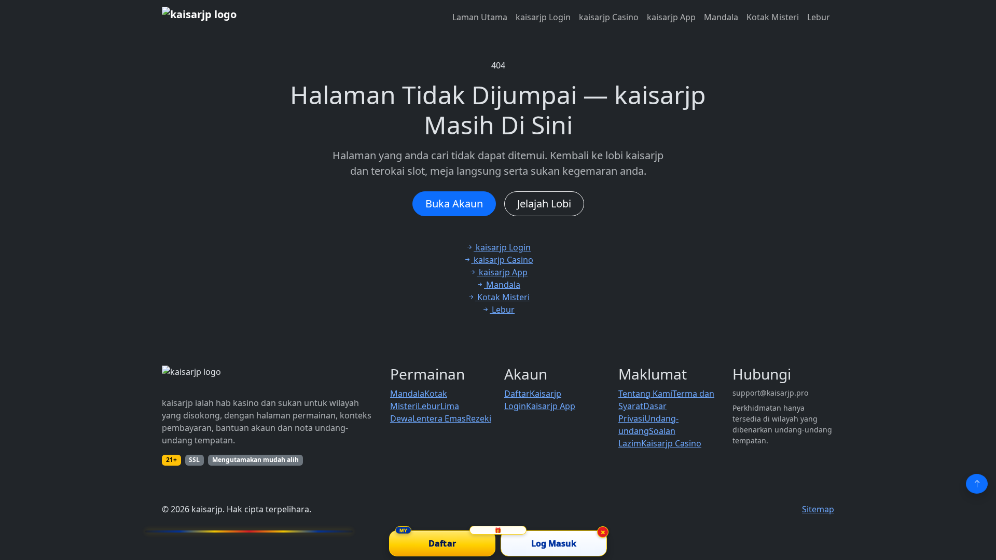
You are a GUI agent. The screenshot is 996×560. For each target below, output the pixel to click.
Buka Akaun (454, 204)
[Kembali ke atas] (977, 484)
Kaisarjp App (550, 406)
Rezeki (478, 418)
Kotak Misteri (772, 17)
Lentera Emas (439, 418)
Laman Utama (479, 17)
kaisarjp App (671, 17)
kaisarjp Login (543, 17)
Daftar (517, 393)
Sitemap (818, 509)
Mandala (721, 17)
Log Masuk (554, 543)
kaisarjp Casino (609, 17)
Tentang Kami (645, 393)
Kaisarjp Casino (671, 443)
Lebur (818, 17)
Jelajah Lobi (544, 204)
